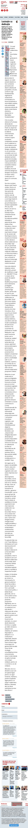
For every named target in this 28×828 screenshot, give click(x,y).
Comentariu (4, 714)
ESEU (22, 17)
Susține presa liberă (23, 25)
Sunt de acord (14, 825)
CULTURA (17, 17)
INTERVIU (11, 17)
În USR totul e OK (7, 54)
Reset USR (7, 59)
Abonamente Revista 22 (4, 6)
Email (3, 710)
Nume (3, 706)
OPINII (6, 17)
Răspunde (15, 736)
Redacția (25, 1)
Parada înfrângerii (8, 69)
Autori (20, 1)
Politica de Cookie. (14, 823)
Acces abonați (4, 7)
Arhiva (16, 1)
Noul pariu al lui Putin (7, 64)
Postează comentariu (8, 721)
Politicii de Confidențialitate (19, 816)
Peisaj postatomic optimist (8, 73)
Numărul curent (11, 2)
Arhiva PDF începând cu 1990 (4, 2)
